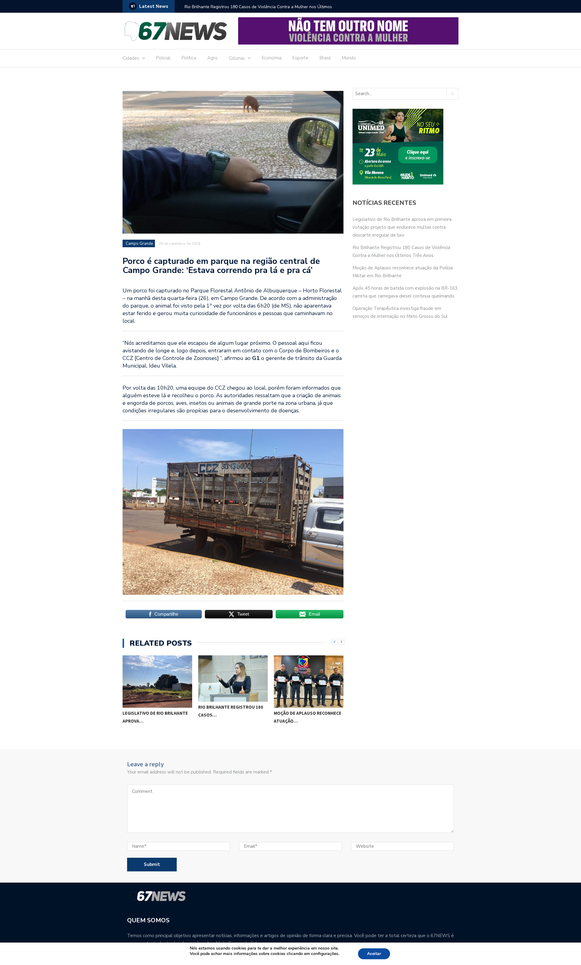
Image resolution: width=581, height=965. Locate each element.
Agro (212, 58)
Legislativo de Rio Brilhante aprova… (155, 717)
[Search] (452, 93)
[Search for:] (397, 93)
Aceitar (374, 954)
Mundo (349, 58)
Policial (163, 58)
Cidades (131, 58)
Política (189, 58)
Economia (271, 58)
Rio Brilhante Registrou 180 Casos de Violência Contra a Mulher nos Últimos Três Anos (258, 11)
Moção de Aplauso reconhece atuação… (307, 717)
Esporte (300, 58)
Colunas (237, 58)
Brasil (325, 58)
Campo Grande (139, 243)
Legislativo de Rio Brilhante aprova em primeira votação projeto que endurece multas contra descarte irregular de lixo (402, 227)
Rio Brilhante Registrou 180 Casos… (230, 711)
